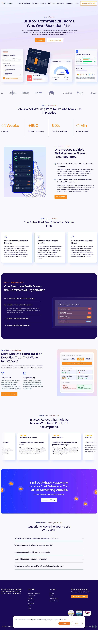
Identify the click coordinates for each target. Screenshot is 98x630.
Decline (76, 623)
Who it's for (31, 601)
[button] (35, 3)
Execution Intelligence (34, 593)
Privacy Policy (53, 598)
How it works (31, 596)
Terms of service (54, 601)
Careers (52, 593)
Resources (31, 603)
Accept (64, 623)
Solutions (30, 598)
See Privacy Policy (62, 619)
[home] (7, 3)
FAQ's (29, 608)
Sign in (77, 3)
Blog (29, 606)
